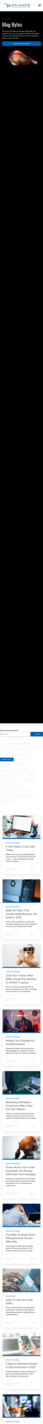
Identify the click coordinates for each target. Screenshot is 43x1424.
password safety (24, 796)
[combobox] (15, 734)
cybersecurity (24, 743)
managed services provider (26, 749)
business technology (18, 738)
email (25, 770)
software (5, 764)
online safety (7, 796)
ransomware (6, 801)
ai (33, 770)
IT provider (6, 749)
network (26, 791)
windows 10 (19, 764)
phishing (5, 775)
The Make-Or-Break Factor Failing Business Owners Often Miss (21, 1238)
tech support (7, 754)
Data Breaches (23, 754)
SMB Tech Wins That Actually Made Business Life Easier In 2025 (21, 914)
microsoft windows (9, 791)
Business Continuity (9, 770)
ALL (3, 738)
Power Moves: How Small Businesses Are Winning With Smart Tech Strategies (21, 1171)
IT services (32, 775)
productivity (7, 759)
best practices (7, 743)
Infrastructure (23, 759)
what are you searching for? (9, 730)
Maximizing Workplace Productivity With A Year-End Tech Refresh (20, 1106)
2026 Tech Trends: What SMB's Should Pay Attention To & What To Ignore (21, 979)
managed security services (12, 785)
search (37, 734)
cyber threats (30, 780)
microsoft (18, 775)
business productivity (10, 780)
